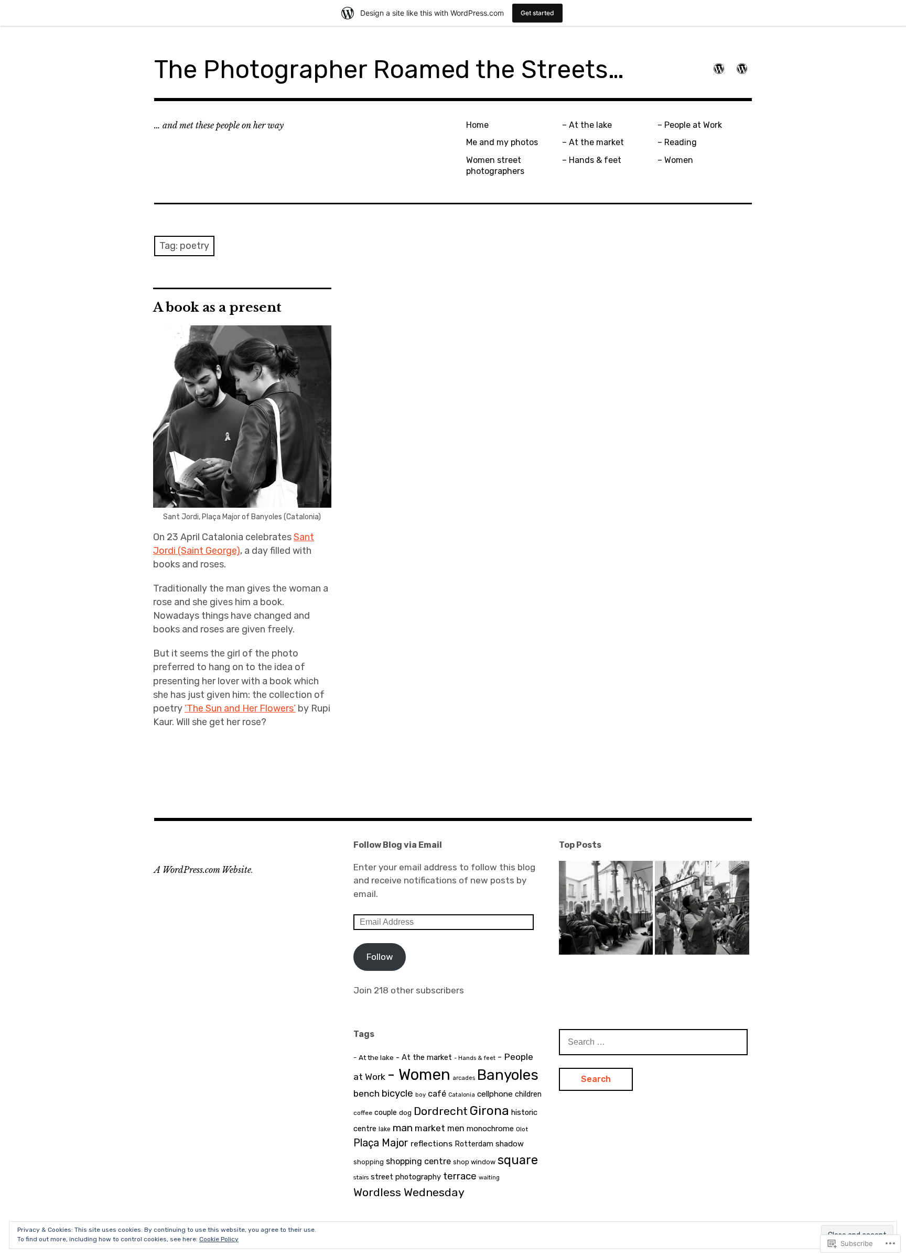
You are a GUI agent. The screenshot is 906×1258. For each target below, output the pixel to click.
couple (385, 1112)
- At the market (424, 1057)
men (456, 1128)
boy (420, 1094)
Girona (489, 1110)
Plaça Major (380, 1142)
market (430, 1128)
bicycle (397, 1093)
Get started (537, 13)
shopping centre (418, 1161)
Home (477, 125)
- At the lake (373, 1057)
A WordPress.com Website (202, 870)
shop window (474, 1162)
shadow (509, 1143)
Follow (379, 956)
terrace (460, 1176)
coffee (362, 1113)
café (437, 1094)
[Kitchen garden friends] (606, 910)
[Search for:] (653, 1041)
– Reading (677, 142)
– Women (675, 160)
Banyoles (507, 1075)
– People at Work (689, 125)
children (528, 1094)
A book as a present (217, 307)
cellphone (495, 1094)
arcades (463, 1077)
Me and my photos (502, 142)
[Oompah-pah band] (702, 910)
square (518, 1160)
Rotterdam (474, 1144)
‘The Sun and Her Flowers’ (240, 708)
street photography (406, 1177)
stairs (361, 1177)
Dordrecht (441, 1111)
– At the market (593, 142)
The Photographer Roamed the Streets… (389, 69)
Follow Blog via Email (397, 845)
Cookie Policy (219, 1239)
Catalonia (461, 1094)
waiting (489, 1177)
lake (385, 1129)
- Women (418, 1075)
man (403, 1128)
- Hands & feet (474, 1058)
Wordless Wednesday (409, 1192)
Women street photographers (495, 165)
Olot (522, 1129)
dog (405, 1112)
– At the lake (587, 125)
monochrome (490, 1128)
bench (366, 1093)
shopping (368, 1162)
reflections (431, 1143)
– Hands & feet (591, 160)
